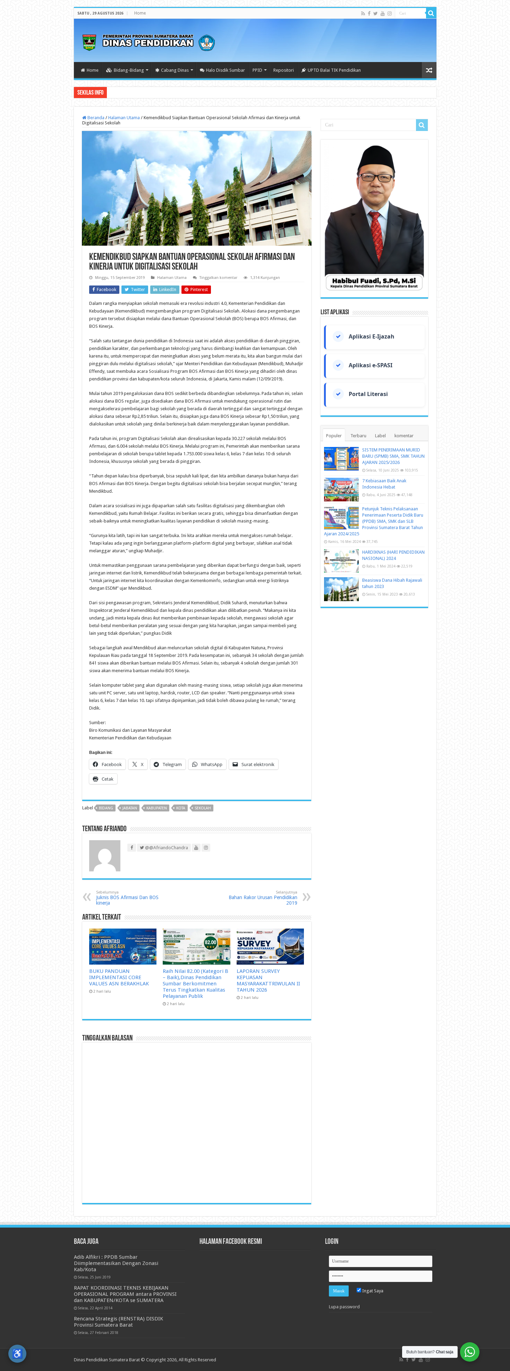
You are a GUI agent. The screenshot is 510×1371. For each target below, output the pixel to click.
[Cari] (431, 13)
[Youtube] (382, 13)
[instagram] (389, 13)
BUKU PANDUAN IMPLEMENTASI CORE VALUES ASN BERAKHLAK (119, 977)
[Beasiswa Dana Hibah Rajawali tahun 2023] (341, 589)
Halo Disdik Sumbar (225, 70)
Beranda (95, 117)
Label (380, 435)
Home (140, 13)
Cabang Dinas (175, 70)
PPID (257, 70)
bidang (106, 808)
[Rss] (363, 13)
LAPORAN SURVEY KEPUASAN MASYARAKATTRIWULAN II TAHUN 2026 (268, 980)
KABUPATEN (156, 808)
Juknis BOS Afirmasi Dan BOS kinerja (127, 898)
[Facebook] (369, 13)
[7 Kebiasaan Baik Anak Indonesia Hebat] (341, 489)
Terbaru (358, 435)
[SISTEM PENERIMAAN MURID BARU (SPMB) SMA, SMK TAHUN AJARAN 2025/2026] (341, 459)
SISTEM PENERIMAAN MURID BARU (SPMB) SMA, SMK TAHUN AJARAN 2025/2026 (393, 456)
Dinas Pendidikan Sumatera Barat (107, 1359)
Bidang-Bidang (129, 70)
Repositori (283, 70)
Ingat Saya (372, 1290)
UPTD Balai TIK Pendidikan (334, 70)
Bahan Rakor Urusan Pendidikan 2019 (263, 898)
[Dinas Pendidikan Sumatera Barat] (148, 41)
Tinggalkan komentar (218, 277)
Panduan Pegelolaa (127, 92)
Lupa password (344, 1306)
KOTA (180, 808)
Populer (334, 435)
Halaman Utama (124, 117)
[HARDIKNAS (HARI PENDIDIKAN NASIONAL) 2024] (341, 561)
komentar (404, 435)
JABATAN (129, 808)
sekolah (203, 808)
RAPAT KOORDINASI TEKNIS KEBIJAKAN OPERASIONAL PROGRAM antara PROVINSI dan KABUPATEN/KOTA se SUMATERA (125, 1294)
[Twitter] (376, 13)
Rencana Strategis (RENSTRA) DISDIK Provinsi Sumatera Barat (118, 1322)
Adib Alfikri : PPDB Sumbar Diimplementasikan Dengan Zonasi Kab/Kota (116, 1263)
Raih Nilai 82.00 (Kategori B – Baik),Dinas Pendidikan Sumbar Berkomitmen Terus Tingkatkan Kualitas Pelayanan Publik (195, 983)
